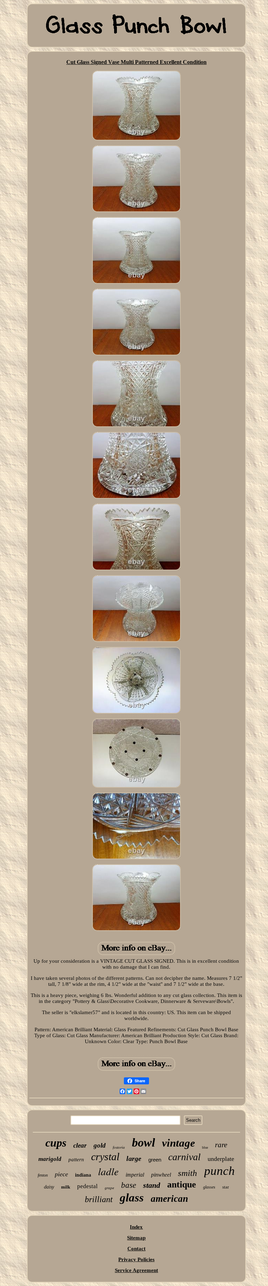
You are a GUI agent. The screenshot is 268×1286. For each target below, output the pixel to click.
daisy (49, 1187)
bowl (143, 1142)
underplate (221, 1158)
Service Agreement (136, 1270)
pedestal (87, 1186)
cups (55, 1142)
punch (219, 1171)
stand (151, 1185)
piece (61, 1174)
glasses (209, 1187)
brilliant (99, 1199)
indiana (83, 1175)
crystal (105, 1156)
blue (205, 1147)
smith (187, 1173)
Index (136, 1227)
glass (132, 1197)
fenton (43, 1175)
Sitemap (136, 1238)
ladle (108, 1171)
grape (109, 1188)
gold (100, 1145)
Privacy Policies (136, 1259)
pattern (76, 1159)
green (154, 1160)
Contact (136, 1248)
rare (221, 1145)
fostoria (119, 1147)
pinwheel (161, 1175)
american (169, 1198)
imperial (135, 1175)
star (225, 1187)
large (133, 1158)
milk (65, 1187)
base (128, 1185)
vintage (178, 1143)
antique (181, 1184)
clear (80, 1145)
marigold (49, 1159)
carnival (184, 1156)
